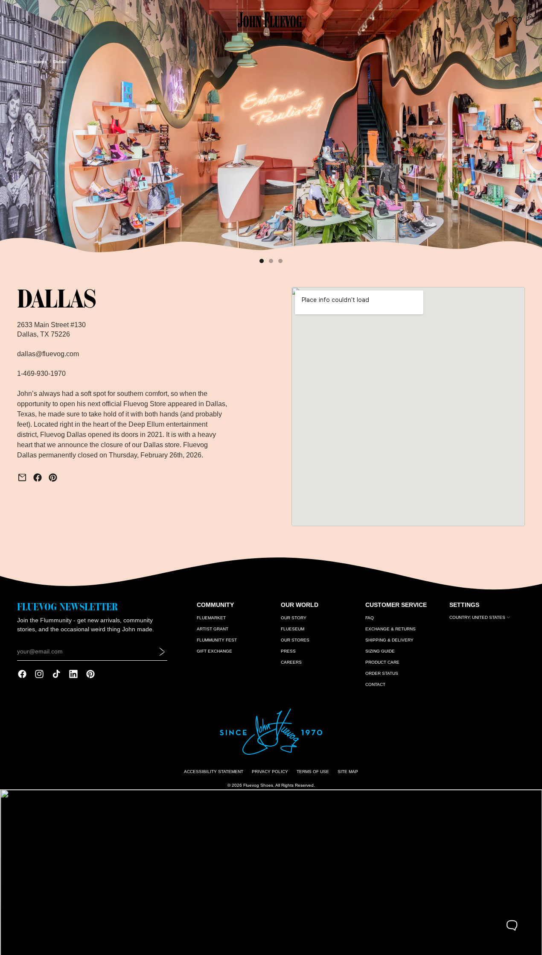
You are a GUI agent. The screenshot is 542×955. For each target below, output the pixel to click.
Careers (291, 662)
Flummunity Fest (217, 640)
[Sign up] (162, 651)
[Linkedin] (73, 674)
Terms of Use (313, 771)
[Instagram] (39, 674)
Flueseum (292, 629)
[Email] (22, 477)
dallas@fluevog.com (48, 353)
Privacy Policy (270, 771)
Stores (40, 61)
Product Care (382, 662)
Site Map (348, 771)
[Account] (505, 21)
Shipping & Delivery (389, 640)
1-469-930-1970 (41, 373)
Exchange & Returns (390, 629)
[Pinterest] (53, 477)
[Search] (26, 21)
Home (21, 61)
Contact (375, 684)
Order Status (381, 673)
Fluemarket (211, 617)
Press (288, 651)
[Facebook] (37, 477)
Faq (369, 617)
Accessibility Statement (213, 771)
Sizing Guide (380, 651)
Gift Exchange (214, 651)
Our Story (293, 617)
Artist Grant (212, 629)
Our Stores (295, 640)
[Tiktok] (56, 674)
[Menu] (12, 19)
